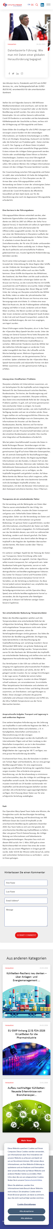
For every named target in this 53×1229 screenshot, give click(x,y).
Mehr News (26, 1141)
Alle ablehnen (26, 1218)
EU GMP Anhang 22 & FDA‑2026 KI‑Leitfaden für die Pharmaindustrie (26, 1034)
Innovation (12, 44)
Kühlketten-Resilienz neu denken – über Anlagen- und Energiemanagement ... (27, 977)
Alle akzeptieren (27, 1211)
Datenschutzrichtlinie (33, 1180)
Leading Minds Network (28, 65)
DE (32, 5)
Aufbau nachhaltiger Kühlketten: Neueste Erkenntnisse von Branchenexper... (26, 1092)
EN (29, 5)
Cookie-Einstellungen (26, 1204)
